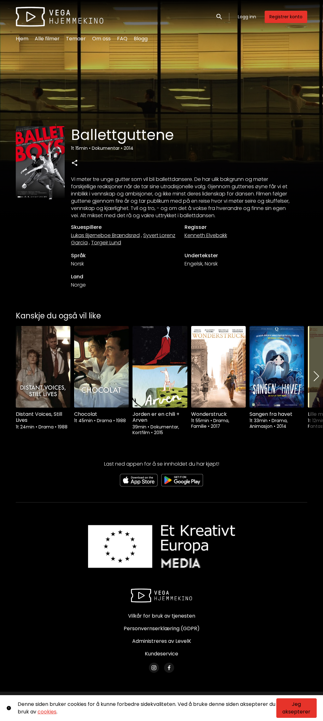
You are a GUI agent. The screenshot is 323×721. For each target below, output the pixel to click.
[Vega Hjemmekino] (161, 595)
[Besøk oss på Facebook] (169, 668)
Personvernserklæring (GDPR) (162, 628)
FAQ (122, 38)
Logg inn (247, 17)
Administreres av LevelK (161, 641)
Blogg (141, 38)
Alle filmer (47, 38)
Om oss (101, 38)
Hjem (22, 38)
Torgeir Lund (106, 242)
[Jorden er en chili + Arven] (159, 367)
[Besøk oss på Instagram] (154, 668)
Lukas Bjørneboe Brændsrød (105, 235)
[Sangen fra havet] (277, 367)
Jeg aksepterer (296, 708)
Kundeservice (161, 653)
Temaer (76, 38)
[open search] (219, 16)
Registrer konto (285, 17)
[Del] (74, 162)
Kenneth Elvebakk (206, 235)
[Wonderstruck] (218, 367)
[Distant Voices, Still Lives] (43, 367)
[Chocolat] (101, 367)
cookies (47, 711)
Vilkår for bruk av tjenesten (161, 615)
